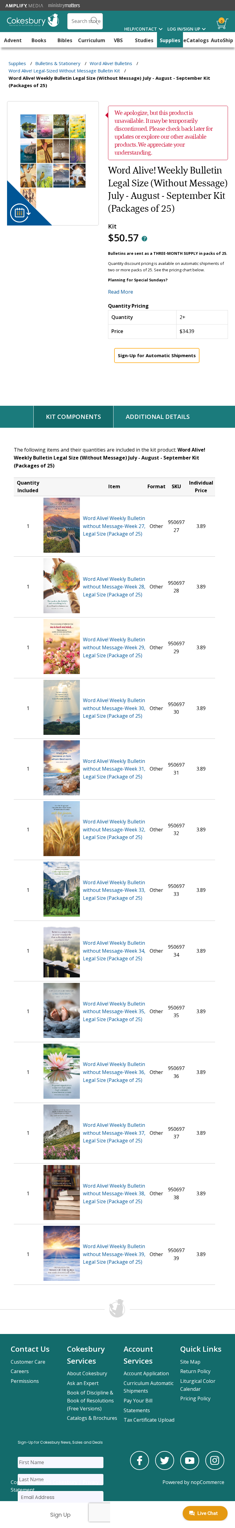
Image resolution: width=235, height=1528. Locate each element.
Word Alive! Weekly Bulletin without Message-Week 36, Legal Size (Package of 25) (114, 1072)
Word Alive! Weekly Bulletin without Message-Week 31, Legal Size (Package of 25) (114, 769)
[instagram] (214, 1468)
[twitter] (164, 1468)
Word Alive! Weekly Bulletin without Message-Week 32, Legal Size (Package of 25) (114, 829)
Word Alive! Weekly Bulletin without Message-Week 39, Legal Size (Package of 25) (114, 1254)
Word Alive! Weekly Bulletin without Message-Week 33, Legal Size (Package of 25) (114, 890)
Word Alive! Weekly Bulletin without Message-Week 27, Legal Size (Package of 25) (114, 526)
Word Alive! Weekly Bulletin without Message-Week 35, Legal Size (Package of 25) (114, 1011)
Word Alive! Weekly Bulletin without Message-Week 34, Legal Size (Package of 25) (114, 951)
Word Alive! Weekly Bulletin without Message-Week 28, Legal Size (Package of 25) (114, 587)
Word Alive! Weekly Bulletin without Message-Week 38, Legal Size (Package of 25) (114, 1193)
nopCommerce (207, 1482)
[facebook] (139, 1468)
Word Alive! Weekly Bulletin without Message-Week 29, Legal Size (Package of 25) (114, 647)
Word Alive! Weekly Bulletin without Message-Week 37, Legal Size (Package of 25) (114, 1133)
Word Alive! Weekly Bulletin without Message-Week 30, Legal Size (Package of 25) (114, 708)
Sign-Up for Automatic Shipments (157, 355)
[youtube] (189, 1468)
